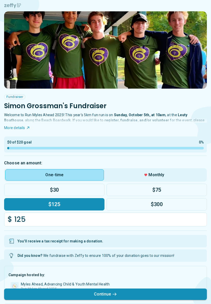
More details (14, 128)
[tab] (54, 175)
